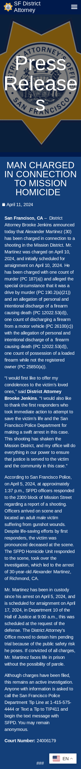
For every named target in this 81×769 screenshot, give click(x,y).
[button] (74, 7)
